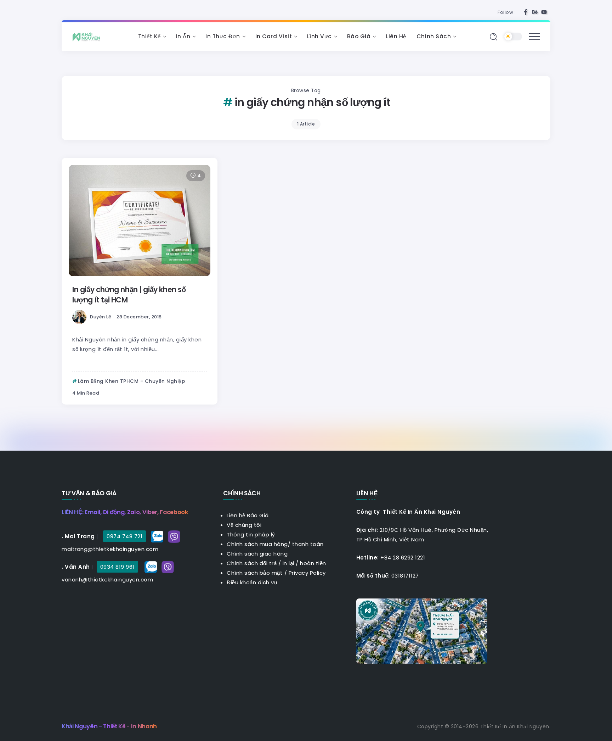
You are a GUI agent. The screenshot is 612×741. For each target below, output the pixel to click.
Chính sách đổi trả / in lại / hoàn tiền (276, 563)
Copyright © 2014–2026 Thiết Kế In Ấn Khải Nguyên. (484, 726)
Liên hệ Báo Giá (248, 515)
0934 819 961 (117, 566)
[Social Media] (525, 12)
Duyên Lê (100, 317)
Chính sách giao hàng (257, 553)
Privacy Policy (307, 572)
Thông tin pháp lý (251, 534)
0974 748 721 (124, 536)
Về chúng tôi (244, 525)
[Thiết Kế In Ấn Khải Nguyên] (88, 36)
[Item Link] (139, 220)
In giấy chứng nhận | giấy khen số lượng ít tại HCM (129, 295)
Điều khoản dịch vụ (252, 582)
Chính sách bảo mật (255, 572)
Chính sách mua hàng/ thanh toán (275, 544)
